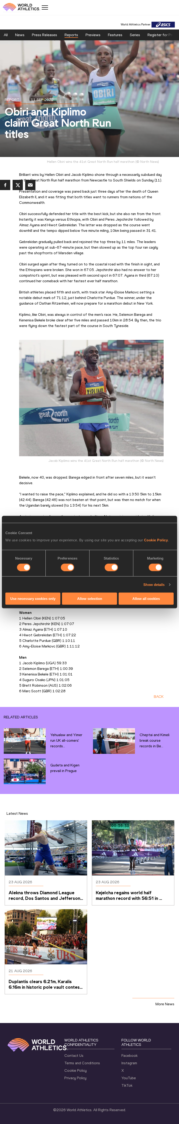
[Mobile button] (44, 7)
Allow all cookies (146, 599)
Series (135, 35)
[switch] (67, 567)
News (19, 35)
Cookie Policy (156, 540)
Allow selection (89, 599)
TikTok (126, 1085)
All (6, 35)
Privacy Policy (75, 1078)
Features (115, 35)
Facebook (129, 1055)
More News (164, 1004)
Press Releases (44, 35)
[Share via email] (30, 185)
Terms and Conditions (82, 1063)
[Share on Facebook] (5, 185)
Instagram (129, 1063)
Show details (154, 584)
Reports (71, 35)
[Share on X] (18, 185)
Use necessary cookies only (32, 599)
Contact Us (73, 1055)
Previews (93, 35)
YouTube (128, 1078)
